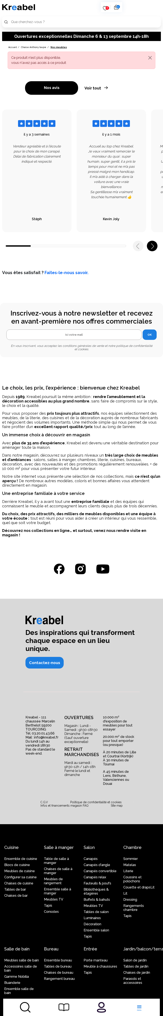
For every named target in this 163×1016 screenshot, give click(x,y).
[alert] (81, 60)
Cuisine (11, 847)
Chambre (132, 847)
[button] (44, 663)
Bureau (51, 948)
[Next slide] (152, 246)
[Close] (150, 58)
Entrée (90, 948)
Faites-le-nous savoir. (67, 272)
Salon (89, 847)
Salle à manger (59, 847)
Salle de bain (17, 948)
